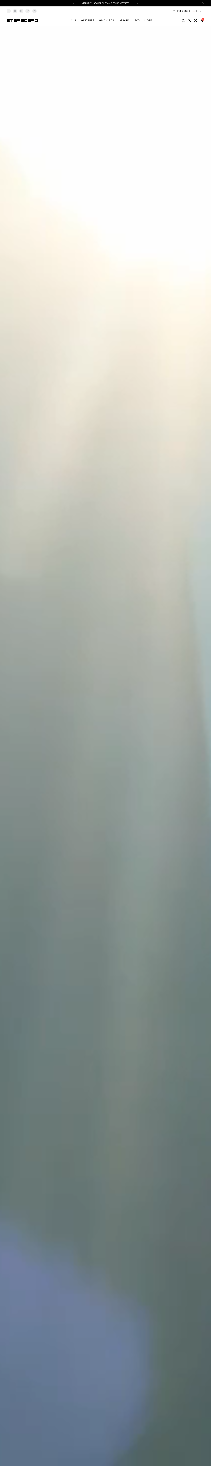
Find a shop (183, 11)
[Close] (202, 3)
